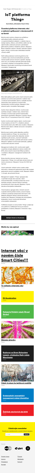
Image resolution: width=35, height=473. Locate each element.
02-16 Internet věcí (16, 9)
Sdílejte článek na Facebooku (15, 218)
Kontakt (3, 464)
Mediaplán (21, 459)
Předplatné (4, 462)
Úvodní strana (5, 456)
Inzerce (3, 459)
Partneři (20, 462)
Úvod (4, 9)
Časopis (9, 9)
